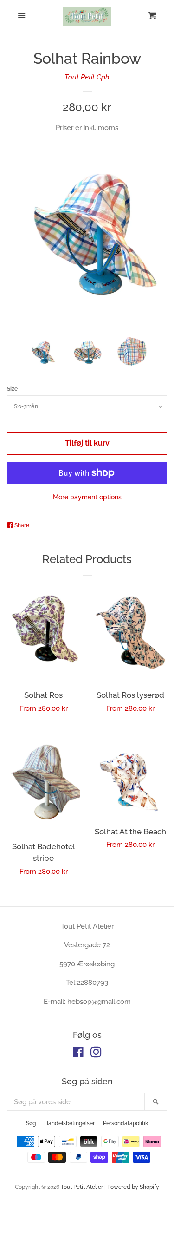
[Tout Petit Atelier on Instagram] (96, 1054)
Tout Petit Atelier (82, 1187)
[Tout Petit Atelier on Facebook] (78, 1054)
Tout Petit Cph (87, 77)
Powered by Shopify (133, 1187)
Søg (31, 1123)
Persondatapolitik (125, 1123)
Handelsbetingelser (69, 1123)
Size (12, 389)
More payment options (87, 497)
